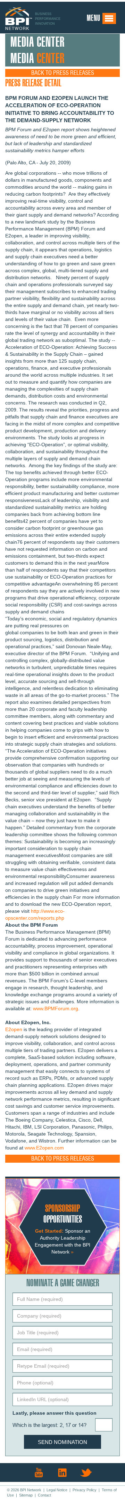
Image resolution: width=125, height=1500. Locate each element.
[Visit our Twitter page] (86, 1472)
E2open (13, 1029)
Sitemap (26, 1495)
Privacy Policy (85, 1490)
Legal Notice (57, 1490)
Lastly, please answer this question (54, 1413)
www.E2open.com (44, 1147)
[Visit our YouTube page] (39, 1472)
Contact (44, 1495)
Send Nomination (62, 1442)
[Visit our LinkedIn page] (62, 1472)
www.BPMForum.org (55, 1008)
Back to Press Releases (62, 73)
